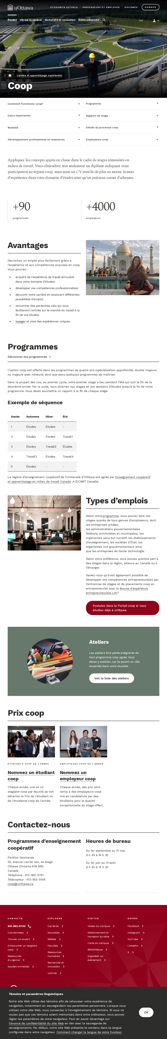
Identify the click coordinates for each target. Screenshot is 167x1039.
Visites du (99, 926)
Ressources (15, 958)
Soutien (18, 966)
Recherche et (56, 964)
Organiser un (95, 958)
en (141, 20)
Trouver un (19, 939)
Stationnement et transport (98, 934)
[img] (20, 7)
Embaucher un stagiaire (22, 947)
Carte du (98, 943)
